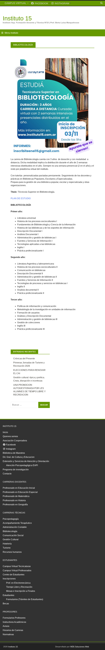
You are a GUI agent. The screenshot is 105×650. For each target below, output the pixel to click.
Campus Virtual (15, 3)
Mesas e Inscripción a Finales (20, 591)
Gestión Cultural (10, 539)
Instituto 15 (17, 18)
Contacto (7, 473)
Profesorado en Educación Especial (20, 492)
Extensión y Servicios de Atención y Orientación (26, 461)
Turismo (7, 548)
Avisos (6, 626)
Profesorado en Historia (14, 500)
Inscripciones (9, 578)
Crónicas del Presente (24, 358)
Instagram (61, 3)
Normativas (8, 634)
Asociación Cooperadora (15, 440)
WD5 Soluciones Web (79, 647)
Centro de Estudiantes (13, 574)
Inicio (5, 432)
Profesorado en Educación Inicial (19, 488)
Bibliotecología (10, 531)
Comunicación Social (13, 535)
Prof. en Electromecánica (18, 583)
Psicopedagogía (11, 519)
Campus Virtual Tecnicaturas (17, 566)
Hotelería (7, 544)
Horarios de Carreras (13, 630)
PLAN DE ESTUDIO (21, 198)
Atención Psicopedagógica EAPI (22, 465)
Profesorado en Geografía (15, 504)
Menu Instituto (11, 33)
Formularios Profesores (14, 618)
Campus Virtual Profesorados (17, 570)
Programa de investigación (16, 469)
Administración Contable (15, 527)
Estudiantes (8, 595)
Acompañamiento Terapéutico (17, 523)
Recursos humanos (12, 552)
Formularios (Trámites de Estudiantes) (24, 599)
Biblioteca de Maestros (14, 453)
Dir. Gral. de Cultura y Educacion (18, 457)
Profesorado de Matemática (16, 496)
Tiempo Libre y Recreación (19, 587)
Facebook (41, 3)
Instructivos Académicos (14, 622)
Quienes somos (10, 436)
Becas (6, 603)
